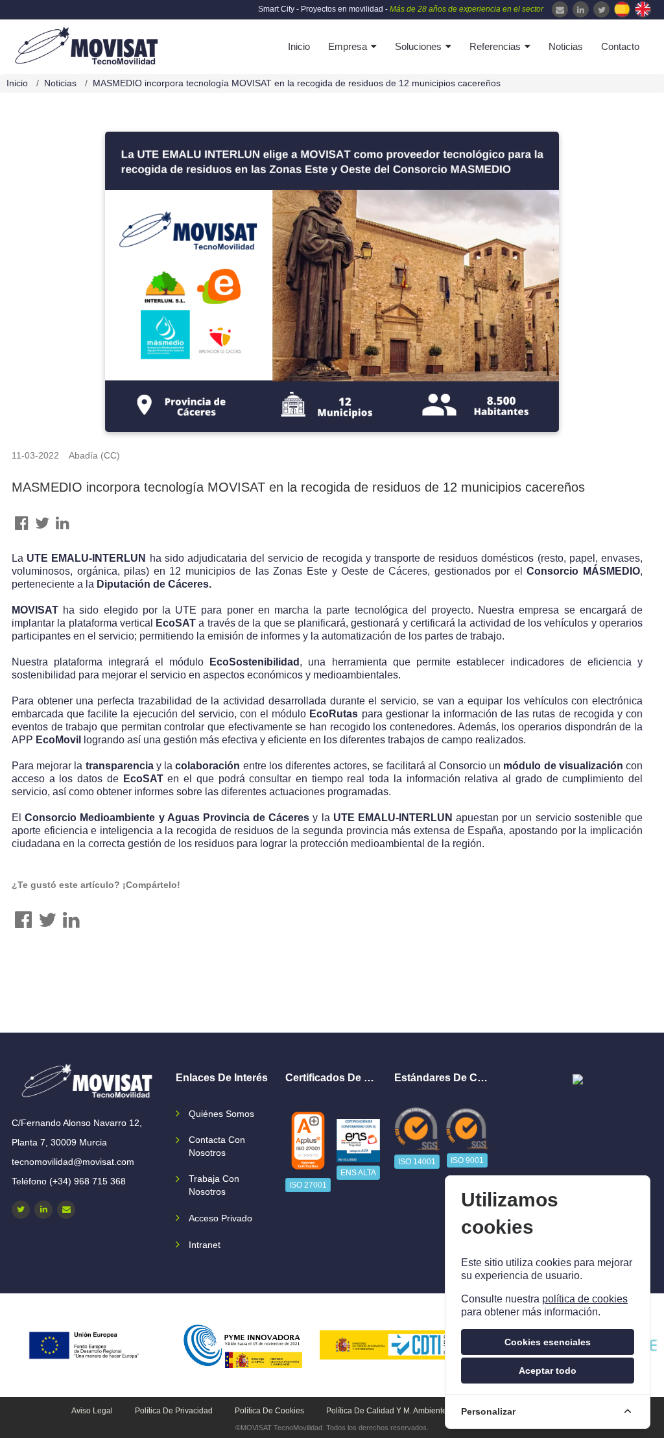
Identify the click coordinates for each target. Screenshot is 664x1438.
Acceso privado (220, 1218)
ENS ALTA (358, 1172)
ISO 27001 (308, 1185)
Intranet (204, 1245)
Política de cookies (269, 1410)
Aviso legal (92, 1410)
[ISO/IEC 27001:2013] (308, 1141)
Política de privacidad (174, 1410)
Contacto (620, 46)
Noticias (566, 46)
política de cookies (585, 1298)
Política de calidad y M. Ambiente (386, 1410)
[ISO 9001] (467, 1128)
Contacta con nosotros (217, 1146)
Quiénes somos (221, 1113)
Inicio (299, 46)
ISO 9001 (467, 1160)
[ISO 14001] (417, 1129)
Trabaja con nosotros (214, 1185)
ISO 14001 (417, 1161)
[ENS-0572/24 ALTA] (358, 1140)
